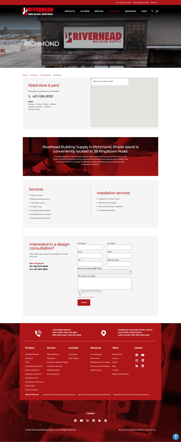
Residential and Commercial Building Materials (131, 394)
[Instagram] (137, 360)
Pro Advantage (96, 354)
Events (114, 362)
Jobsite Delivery (53, 354)
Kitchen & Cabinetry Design (57, 362)
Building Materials (32, 354)
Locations (34, 75)
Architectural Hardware (34, 382)
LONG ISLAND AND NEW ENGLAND (133, 335)
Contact (115, 370)
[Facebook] (137, 355)
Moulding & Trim (31, 378)
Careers (115, 358)
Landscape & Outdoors (33, 366)
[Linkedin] (143, 360)
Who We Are (117, 354)
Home (25, 75)
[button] (176, 436)
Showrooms (95, 358)
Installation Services (54, 366)
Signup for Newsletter (120, 374)
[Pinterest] (143, 366)
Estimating (51, 358)
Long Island (73, 354)
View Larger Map (98, 91)
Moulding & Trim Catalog (100, 362)
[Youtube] (143, 355)
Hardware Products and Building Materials (94, 394)
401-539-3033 (43, 96)
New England (46, 75)
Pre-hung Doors (53, 374)
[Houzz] (137, 366)
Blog (114, 366)
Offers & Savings (31, 390)
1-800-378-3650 (70, 332)
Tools (27, 362)
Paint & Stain (30, 386)
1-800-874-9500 (74, 335)
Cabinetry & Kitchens (33, 374)
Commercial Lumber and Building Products (58, 394)
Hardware (29, 358)
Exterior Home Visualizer (100, 366)
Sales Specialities (53, 370)
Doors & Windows (32, 370)
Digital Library (96, 370)
